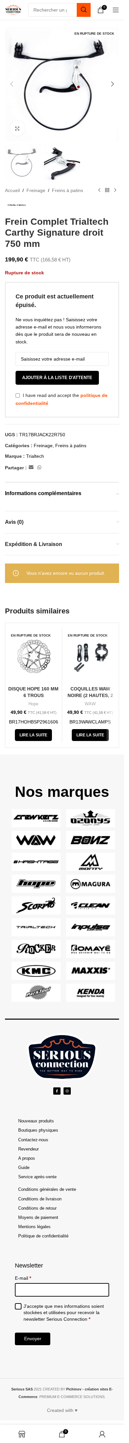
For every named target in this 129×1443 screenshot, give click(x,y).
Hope (33, 703)
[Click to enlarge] (17, 128)
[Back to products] (107, 190)
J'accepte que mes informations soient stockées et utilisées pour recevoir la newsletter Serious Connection (63, 1313)
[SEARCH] (84, 10)
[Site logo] (13, 9)
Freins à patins (67, 190)
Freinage (35, 190)
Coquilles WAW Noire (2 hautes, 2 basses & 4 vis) (90, 695)
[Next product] (115, 190)
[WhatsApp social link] (39, 467)
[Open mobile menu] (115, 10)
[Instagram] (67, 1091)
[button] (11, 84)
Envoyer (32, 1338)
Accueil (12, 190)
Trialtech (35, 456)
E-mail (23, 1278)
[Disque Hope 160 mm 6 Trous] (33, 656)
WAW (90, 703)
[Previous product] (99, 190)
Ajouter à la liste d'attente (57, 377)
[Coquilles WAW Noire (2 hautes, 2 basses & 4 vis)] (90, 656)
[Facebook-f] (57, 1091)
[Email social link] (31, 467)
